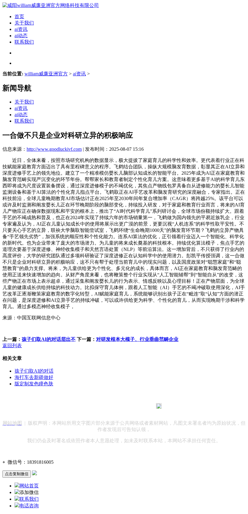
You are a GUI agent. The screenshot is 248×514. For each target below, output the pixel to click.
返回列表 (12, 345)
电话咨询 (29, 505)
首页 (19, 16)
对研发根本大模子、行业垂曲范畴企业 (137, 339)
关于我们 (24, 22)
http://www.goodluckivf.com (54, 149)
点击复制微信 (16, 474)
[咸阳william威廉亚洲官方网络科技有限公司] (50, 5)
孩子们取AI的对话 (34, 371)
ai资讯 (21, 29)
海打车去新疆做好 (34, 377)
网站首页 (29, 485)
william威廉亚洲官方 (46, 73)
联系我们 (24, 41)
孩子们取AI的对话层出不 (49, 339)
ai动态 (21, 35)
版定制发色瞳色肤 (34, 383)
